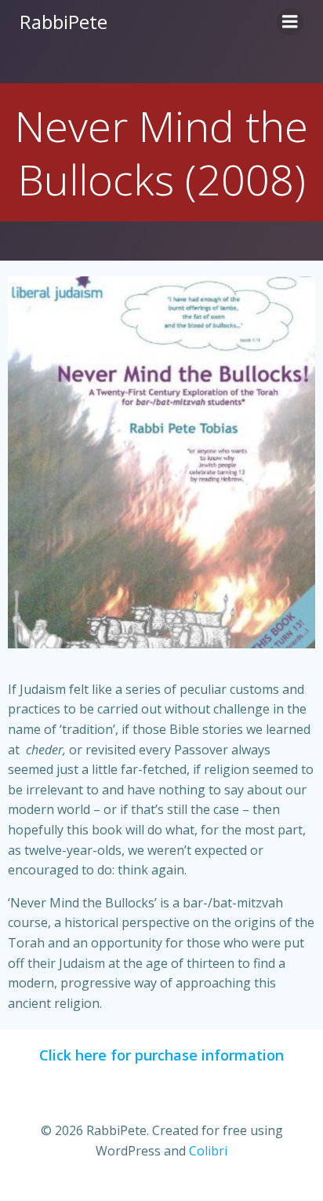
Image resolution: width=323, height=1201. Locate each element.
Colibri (208, 1150)
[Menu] (290, 22)
